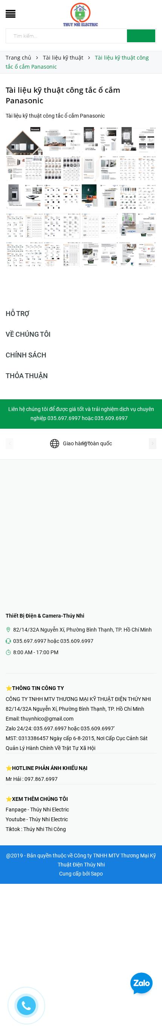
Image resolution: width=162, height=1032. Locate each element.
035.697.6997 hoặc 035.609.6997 (53, 641)
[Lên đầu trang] (146, 1009)
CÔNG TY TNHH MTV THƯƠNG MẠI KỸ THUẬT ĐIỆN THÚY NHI (78, 699)
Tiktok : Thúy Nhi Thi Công (36, 829)
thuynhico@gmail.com (47, 719)
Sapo (97, 874)
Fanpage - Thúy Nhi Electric (37, 810)
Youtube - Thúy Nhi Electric (37, 819)
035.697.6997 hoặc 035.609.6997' (74, 728)
